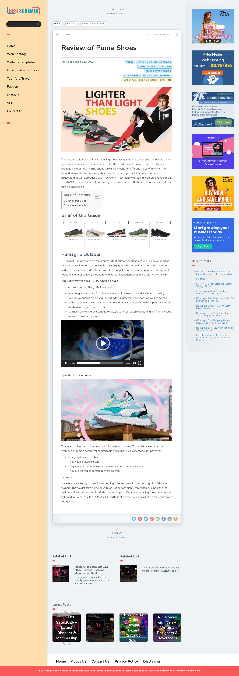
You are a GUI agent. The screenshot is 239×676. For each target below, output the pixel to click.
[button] (103, 343)
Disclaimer (152, 661)
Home (11, 46)
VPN (10, 103)
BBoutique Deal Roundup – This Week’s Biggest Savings (212, 314)
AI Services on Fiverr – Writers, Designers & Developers (212, 292)
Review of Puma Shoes (98, 48)
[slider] (100, 363)
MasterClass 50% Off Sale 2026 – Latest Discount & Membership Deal (91, 570)
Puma (130, 62)
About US (78, 661)
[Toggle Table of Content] (95, 196)
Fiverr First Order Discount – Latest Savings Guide (214, 285)
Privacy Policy (126, 661)
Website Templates (21, 62)
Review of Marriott (117, 13)
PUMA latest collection (155, 66)
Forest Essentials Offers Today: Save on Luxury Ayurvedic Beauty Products (213, 338)
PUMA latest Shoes (158, 71)
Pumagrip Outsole (76, 205)
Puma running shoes (157, 75)
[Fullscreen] (140, 363)
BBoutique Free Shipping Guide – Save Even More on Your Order (213, 322)
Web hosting (16, 54)
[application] (102, 343)
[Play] (66, 363)
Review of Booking (117, 537)
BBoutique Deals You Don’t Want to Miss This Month (214, 307)
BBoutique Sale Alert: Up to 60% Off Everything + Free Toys (215, 300)
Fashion (12, 86)
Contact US (15, 111)
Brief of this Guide (76, 201)
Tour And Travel (18, 78)
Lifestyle (13, 95)
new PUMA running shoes (154, 62)
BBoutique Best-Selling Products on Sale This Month (215, 329)
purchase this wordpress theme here (179, 670)
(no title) (200, 279)
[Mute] (134, 363)
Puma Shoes (132, 75)
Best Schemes (148, 80)
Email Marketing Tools (23, 70)
